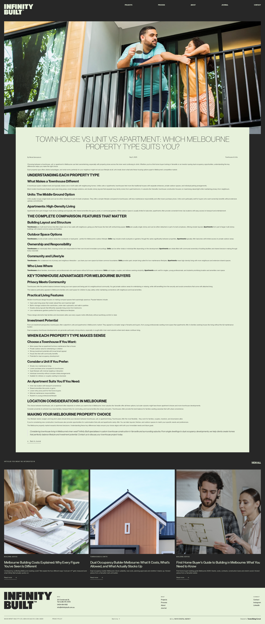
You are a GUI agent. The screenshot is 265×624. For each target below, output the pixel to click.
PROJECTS (128, 5)
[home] (18, 9)
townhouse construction (167, 189)
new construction (48, 422)
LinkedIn (256, 605)
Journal (163, 608)
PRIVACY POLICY (57, 619)
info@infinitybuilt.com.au (66, 607)
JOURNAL (225, 5)
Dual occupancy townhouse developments (42, 330)
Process (164, 603)
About (163, 605)
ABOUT (193, 5)
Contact (256, 600)
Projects (164, 600)
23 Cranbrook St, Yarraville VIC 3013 (64, 601)
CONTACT (257, 5)
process (161, 5)
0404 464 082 (62, 605)
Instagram (257, 603)
